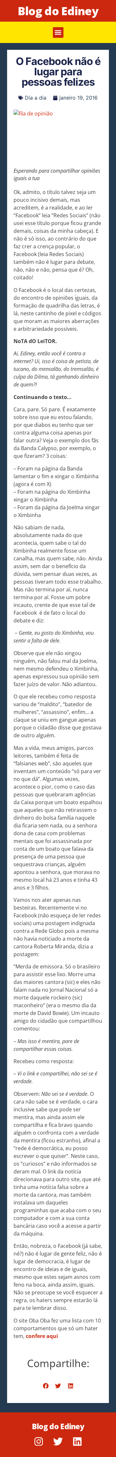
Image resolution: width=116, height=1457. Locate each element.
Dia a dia (35, 97)
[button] (58, 32)
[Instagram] (39, 1441)
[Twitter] (58, 1441)
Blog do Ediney (58, 10)
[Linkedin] (77, 1441)
